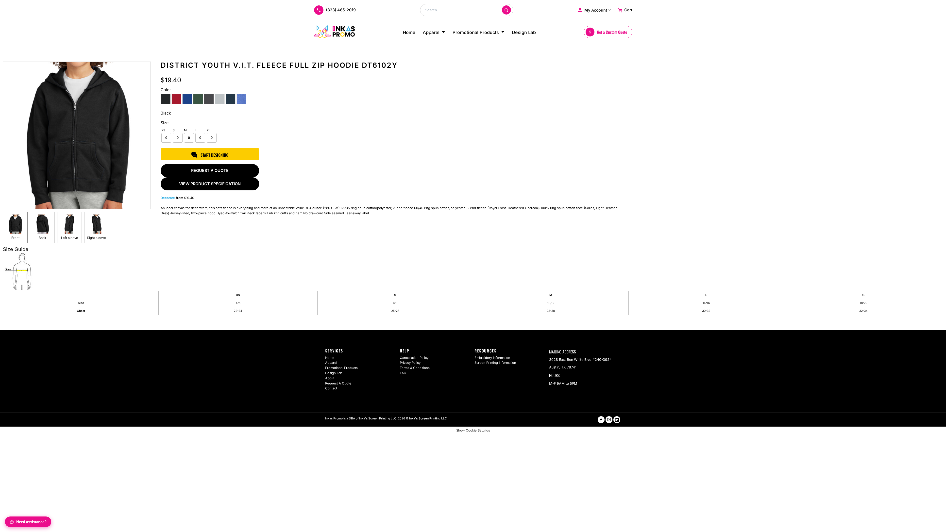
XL (208, 130)
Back (42, 238)
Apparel (331, 363)
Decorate (168, 198)
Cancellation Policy (414, 358)
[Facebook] (601, 419)
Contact (331, 388)
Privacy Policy (410, 363)
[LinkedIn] (616, 419)
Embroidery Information (492, 358)
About (329, 378)
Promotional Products (341, 368)
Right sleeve (96, 238)
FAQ (403, 373)
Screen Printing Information (495, 363)
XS (163, 130)
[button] (434, 32)
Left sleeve (69, 238)
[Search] (506, 10)
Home (329, 358)
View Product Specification (210, 183)
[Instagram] (609, 419)
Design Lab (333, 373)
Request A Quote (338, 383)
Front (15, 238)
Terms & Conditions (415, 368)
